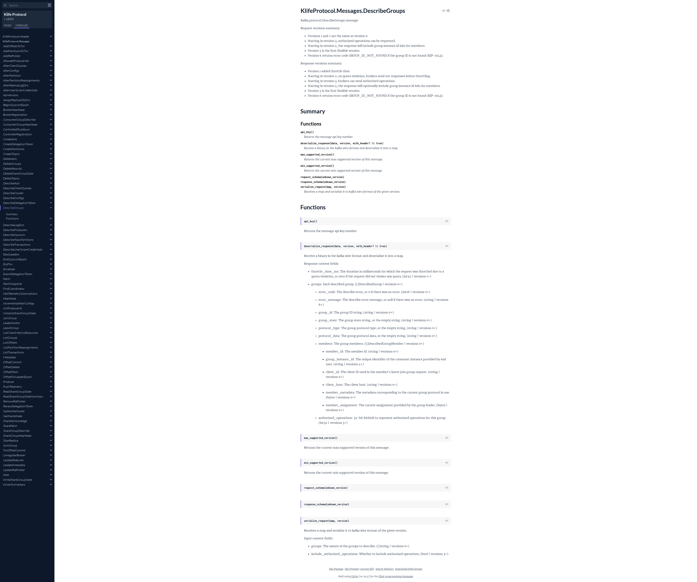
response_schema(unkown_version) (323, 181)
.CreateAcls (10, 139)
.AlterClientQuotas (15, 65)
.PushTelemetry (12, 386)
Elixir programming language (396, 576)
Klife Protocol (15, 14)
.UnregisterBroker (14, 455)
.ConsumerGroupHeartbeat (20, 124)
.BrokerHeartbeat (14, 110)
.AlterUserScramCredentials (20, 90)
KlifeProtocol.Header (16, 36)
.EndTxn (8, 264)
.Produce (8, 382)
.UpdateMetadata (14, 465)
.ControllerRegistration (17, 134)
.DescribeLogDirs (13, 225)
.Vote (6, 475)
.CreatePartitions (13, 149)
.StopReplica (10, 440)
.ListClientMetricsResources (20, 333)
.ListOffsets (10, 342)
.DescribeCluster (13, 193)
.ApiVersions (10, 95)
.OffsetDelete (11, 367)
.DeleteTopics (11, 178)
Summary (12, 214)
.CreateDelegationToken (18, 144)
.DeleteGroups (12, 163)
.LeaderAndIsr (11, 323)
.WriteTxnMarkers (14, 484)
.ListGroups (10, 337)
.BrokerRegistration (15, 114)
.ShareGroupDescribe (16, 431)
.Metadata (9, 357)
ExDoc (354, 576)
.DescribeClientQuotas (17, 188)
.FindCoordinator (14, 288)
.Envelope (9, 269)
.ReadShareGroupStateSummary (23, 396)
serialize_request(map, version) (323, 186)
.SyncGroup (10, 445)
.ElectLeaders (11, 254)
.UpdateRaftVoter (14, 470)
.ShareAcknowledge (15, 421)
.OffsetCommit (12, 362)
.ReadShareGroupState (17, 391)
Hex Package (336, 569)
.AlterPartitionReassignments (21, 80)
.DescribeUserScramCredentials (22, 249)
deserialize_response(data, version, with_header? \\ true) (342, 143)
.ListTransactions (13, 352)
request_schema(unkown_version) (322, 177)
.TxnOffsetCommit (14, 450)
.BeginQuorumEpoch (16, 105)
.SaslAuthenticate (14, 411)
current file (366, 569)
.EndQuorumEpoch (15, 259)
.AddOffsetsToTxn (14, 46)
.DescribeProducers (15, 230)
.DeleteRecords (12, 168)
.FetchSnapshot (12, 284)
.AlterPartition (12, 75)
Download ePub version (408, 569)
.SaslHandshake (12, 416)
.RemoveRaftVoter (14, 401)
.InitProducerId (12, 308)
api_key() (307, 132)
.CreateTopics (11, 154)
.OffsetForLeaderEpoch (17, 377)
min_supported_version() (317, 165)
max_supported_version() (317, 154)
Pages (7, 25)
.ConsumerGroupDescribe (19, 119)
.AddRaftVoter (12, 56)
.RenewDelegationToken (18, 406)
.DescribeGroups (13, 208)
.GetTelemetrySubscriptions (20, 293)
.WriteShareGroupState (17, 479)
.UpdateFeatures (13, 460)
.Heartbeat (9, 298)
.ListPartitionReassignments (20, 347)
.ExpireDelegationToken (17, 274)
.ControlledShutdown (16, 129)
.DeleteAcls (10, 159)
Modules (22, 25)
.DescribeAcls (11, 183)
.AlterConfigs (11, 70)
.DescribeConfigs (13, 198)
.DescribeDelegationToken (19, 203)
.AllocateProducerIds (16, 61)
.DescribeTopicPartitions (18, 239)
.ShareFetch (10, 426)
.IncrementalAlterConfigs (18, 303)
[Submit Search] (5, 5)
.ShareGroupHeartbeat (17, 435)
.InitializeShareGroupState (19, 313)
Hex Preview (352, 569)
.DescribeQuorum (14, 235)
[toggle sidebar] (49, 5)
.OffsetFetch (10, 372)
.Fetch (6, 279)
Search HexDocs (385, 568)
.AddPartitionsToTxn (15, 51)
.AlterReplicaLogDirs (15, 85)
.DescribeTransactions (16, 244)
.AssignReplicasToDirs (16, 100)
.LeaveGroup (11, 328)
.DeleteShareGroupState (18, 173)
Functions (12, 218)
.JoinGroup (10, 318)
